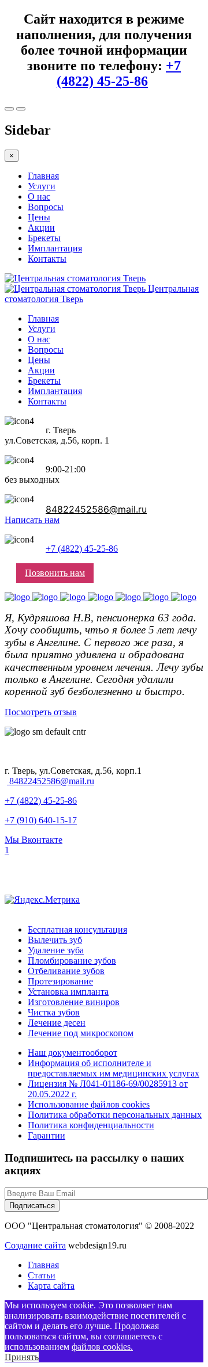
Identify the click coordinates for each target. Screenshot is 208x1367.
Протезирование (60, 981)
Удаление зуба (56, 950)
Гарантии (46, 1135)
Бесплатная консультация (77, 929)
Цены (39, 217)
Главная (43, 176)
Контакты (47, 259)
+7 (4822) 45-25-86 (119, 73)
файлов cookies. (102, 1346)
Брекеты (44, 238)
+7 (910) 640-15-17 (41, 820)
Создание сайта (35, 1245)
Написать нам (32, 520)
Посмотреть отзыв (41, 712)
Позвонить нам (55, 573)
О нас (39, 196)
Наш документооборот (72, 1052)
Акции (41, 227)
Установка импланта (68, 991)
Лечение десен (57, 1023)
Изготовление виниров (74, 1002)
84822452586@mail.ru (96, 509)
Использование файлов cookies (89, 1104)
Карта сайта (51, 1285)
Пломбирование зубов (72, 960)
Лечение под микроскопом (80, 1033)
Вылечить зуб (55, 940)
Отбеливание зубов (66, 971)
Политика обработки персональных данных (115, 1115)
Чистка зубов (54, 1012)
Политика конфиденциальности (91, 1125)
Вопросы (46, 207)
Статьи (41, 1275)
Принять (22, 1357)
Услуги (41, 186)
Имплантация (55, 248)
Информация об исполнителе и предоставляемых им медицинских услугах (113, 1068)
